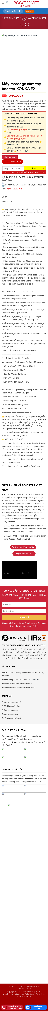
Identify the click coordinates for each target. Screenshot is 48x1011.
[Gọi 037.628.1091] (12, 1007)
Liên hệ (29, 988)
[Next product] (22, 24)
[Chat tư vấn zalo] (36, 1007)
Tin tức (21, 988)
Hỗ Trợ (39, 987)
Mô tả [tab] (4, 197)
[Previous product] (27, 24)
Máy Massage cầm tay (34, 19)
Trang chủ (7, 18)
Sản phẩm (20, 18)
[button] (3, 4)
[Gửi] (20, 11)
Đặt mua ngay (10, 157)
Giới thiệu (21, 987)
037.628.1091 (33, 679)
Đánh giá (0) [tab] (7, 202)
